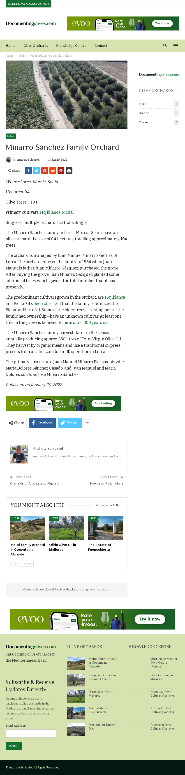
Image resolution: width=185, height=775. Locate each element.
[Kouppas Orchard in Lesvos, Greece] (76, 680)
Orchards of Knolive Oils (102, 727)
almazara (45, 351)
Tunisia (143, 122)
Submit (13, 746)
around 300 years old (89, 322)
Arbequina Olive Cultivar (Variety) (162, 727)
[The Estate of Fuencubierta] (105, 528)
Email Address (17, 725)
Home (11, 46)
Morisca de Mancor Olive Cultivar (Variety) (163, 663)
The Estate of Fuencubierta (98, 710)
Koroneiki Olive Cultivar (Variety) (162, 710)
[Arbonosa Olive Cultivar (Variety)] (138, 696)
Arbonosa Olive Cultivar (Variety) (162, 694)
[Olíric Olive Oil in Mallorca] (66, 528)
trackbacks (67, 589)
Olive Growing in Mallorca (161, 677)
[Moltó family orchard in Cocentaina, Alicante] (27, 528)
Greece (144, 113)
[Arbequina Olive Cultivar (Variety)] (138, 729)
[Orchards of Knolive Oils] (76, 729)
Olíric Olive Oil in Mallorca (100, 694)
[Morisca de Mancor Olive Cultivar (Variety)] (138, 663)
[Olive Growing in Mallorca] (138, 680)
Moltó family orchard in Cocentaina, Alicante (103, 663)
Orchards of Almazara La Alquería (34, 483)
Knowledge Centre (71, 46)
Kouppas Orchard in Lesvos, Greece (102, 677)
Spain (10, 135)
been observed (47, 303)
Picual (68, 212)
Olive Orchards (36, 46)
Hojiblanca (50, 212)
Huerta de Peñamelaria (106, 483)
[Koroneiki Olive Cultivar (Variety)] (138, 713)
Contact (101, 46)
